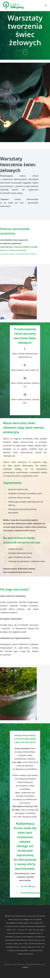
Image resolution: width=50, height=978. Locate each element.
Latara (25, 967)
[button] (45, 5)
